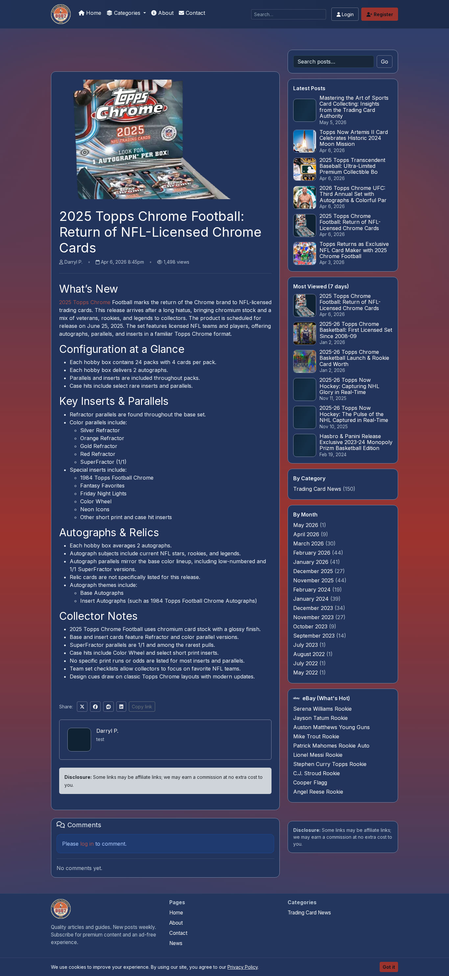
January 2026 (311, 562)
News (175, 943)
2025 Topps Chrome (84, 302)
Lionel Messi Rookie (318, 755)
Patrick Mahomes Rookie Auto (331, 745)
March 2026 (309, 543)
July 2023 (306, 645)
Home (92, 13)
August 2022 (309, 654)
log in (87, 843)
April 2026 (307, 534)
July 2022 (306, 663)
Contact (194, 13)
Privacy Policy (242, 967)
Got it (389, 967)
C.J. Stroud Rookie (316, 773)
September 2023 (314, 635)
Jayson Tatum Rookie (320, 718)
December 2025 (314, 571)
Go (384, 61)
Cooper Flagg (310, 782)
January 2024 (311, 598)
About (165, 13)
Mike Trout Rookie (316, 736)
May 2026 (306, 525)
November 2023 (314, 617)
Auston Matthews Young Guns (331, 727)
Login (347, 14)
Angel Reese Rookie (318, 791)
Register (382, 14)
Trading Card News (317, 489)
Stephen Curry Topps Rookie (329, 764)
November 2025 (314, 580)
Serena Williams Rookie (322, 708)
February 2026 (312, 552)
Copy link (142, 706)
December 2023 (314, 608)
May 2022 (306, 672)
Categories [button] (127, 13)
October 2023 (311, 626)
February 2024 (312, 589)
